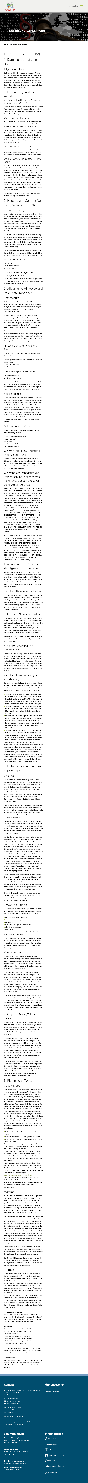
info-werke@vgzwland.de (15, 1416)
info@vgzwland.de (13, 1403)
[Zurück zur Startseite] (10, 6)
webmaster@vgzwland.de (14, 1424)
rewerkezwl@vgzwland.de (12, 1470)
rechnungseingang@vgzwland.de (15, 1463)
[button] (81, 6)
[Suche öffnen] (73, 6)
